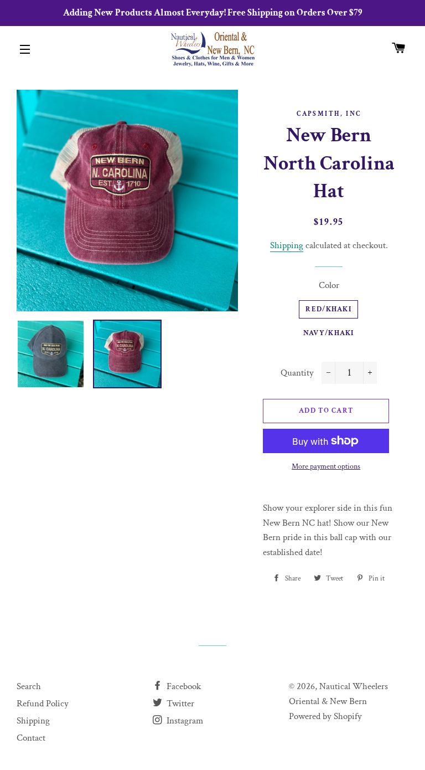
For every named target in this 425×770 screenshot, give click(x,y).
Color (329, 285)
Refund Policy (43, 703)
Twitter (179, 703)
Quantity (297, 373)
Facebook (182, 686)
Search (29, 686)
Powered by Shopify (325, 716)
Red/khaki (328, 309)
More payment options (326, 466)
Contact (31, 738)
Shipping (286, 245)
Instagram (183, 721)
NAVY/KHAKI (328, 333)
